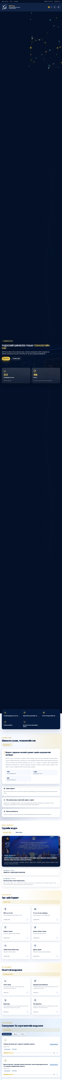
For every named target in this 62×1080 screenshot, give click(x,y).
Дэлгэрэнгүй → (7, 744)
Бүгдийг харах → (7, 902)
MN (49, 7)
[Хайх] (54, 7)
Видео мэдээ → (19, 832)
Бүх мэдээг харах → (7, 832)
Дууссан (15, 1034)
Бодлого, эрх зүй (5, 1)
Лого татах (6, 358)
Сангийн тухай (16, 358)
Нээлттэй (22, 1034)
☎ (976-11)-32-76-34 (48, 1)
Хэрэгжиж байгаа (7, 1034)
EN (51, 7)
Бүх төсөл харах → (7, 1030)
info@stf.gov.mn (57, 1)
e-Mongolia (16, 1)
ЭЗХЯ (11, 1)
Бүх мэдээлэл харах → (8, 974)
